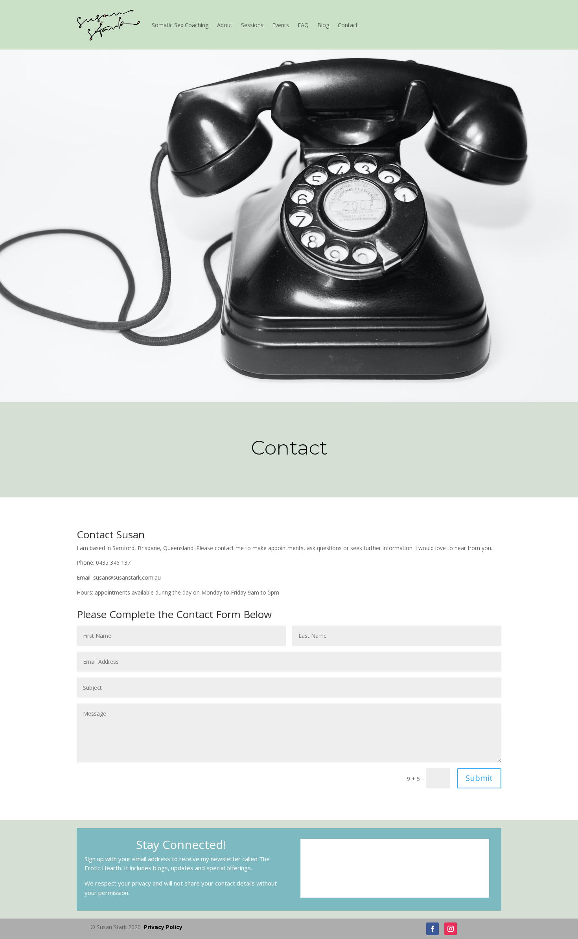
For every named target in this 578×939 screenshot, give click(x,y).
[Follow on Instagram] (450, 928)
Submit (479, 778)
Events (280, 25)
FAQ (303, 25)
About (224, 25)
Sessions (252, 25)
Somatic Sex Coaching (180, 25)
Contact (348, 25)
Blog (323, 25)
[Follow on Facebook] (432, 928)
